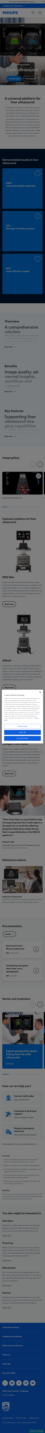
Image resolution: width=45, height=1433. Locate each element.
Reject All (23, 732)
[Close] (40, 692)
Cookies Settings (22, 726)
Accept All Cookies (22, 738)
